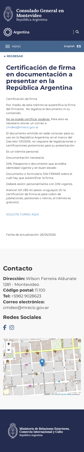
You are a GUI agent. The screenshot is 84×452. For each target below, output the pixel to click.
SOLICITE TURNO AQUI (22, 214)
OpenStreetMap (66, 394)
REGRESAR (14, 56)
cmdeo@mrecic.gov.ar (22, 127)
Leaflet (55, 394)
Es (79, 46)
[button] (42, 363)
